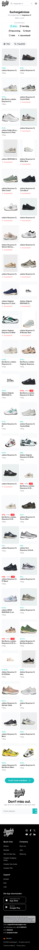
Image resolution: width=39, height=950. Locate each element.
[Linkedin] (34, 834)
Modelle (6, 850)
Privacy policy (21, 945)
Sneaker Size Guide (10, 864)
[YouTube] (27, 834)
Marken (6, 846)
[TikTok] (30, 834)
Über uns (23, 846)
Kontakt (6, 879)
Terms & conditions (9, 945)
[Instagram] (27, 830)
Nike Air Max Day (9, 854)
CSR (4, 887)
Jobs (21, 850)
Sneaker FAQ (8, 868)
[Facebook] (30, 830)
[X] (34, 830)
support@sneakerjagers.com (16, 924)
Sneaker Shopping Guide (9, 859)
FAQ (4, 883)
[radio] (13, 26)
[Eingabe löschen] (31, 3)
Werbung (23, 854)
